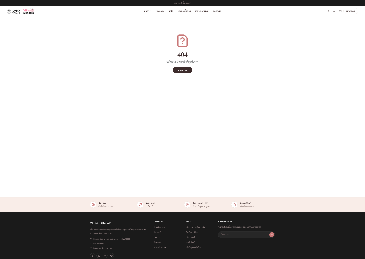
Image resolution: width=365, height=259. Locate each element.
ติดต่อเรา (217, 11)
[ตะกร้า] (340, 11)
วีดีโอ (171, 11)
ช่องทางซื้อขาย (184, 11)
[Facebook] (92, 255)
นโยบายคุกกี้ (190, 237)
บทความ (160, 11)
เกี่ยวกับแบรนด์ (201, 11)
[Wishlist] (334, 11)
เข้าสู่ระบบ (350, 11)
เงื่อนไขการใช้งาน (192, 232)
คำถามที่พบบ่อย (160, 247)
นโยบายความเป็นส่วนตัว (195, 227)
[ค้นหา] (328, 11)
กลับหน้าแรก (182, 70)
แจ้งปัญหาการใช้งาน (193, 247)
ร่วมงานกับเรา (159, 232)
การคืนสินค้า (190, 242)
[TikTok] (105, 255)
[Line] (111, 255)
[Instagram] (98, 255)
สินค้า (146, 11)
